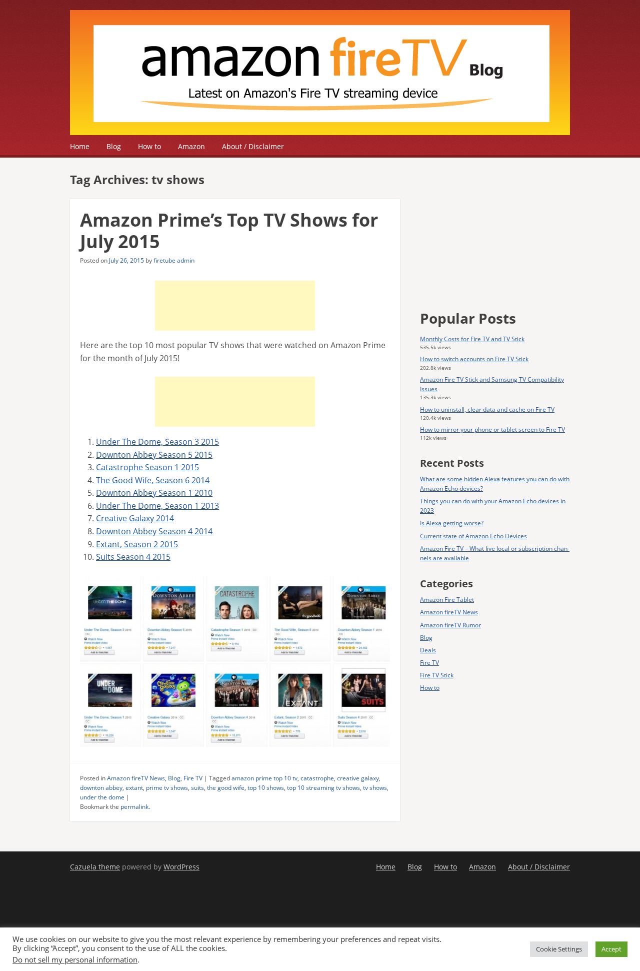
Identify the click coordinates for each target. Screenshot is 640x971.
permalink (134, 806)
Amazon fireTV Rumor (450, 625)
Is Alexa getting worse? (452, 523)
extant (134, 787)
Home (80, 146)
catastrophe (317, 778)
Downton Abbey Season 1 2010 (154, 492)
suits (197, 787)
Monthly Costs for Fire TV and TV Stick (472, 339)
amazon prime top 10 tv (265, 778)
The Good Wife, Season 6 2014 (153, 480)
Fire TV (193, 778)
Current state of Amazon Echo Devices (473, 536)
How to (149, 146)
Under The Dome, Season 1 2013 (157, 505)
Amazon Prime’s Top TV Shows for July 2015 (229, 231)
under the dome (102, 797)
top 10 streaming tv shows (323, 787)
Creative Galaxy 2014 (135, 518)
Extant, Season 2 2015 (137, 544)
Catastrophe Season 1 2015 (147, 467)
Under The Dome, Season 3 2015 (157, 441)
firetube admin (174, 260)
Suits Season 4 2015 (133, 556)
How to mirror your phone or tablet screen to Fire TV (492, 429)
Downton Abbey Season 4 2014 (154, 531)
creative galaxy (358, 778)
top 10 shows (266, 787)
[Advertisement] (235, 306)
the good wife (225, 787)
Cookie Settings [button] (559, 948)
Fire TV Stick (437, 675)
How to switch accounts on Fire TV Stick (474, 359)
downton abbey (101, 787)
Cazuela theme (95, 866)
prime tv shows (167, 787)
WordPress (182, 866)
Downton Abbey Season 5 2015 (154, 454)
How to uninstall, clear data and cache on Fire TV (487, 409)
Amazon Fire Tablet (447, 599)
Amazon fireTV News (136, 778)
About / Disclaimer (253, 146)
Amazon (191, 146)
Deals (428, 650)
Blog (113, 146)
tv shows (375, 787)
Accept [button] (612, 948)
